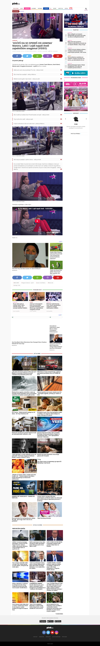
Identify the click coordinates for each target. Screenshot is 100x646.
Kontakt (35, 636)
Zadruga (27, 8)
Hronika (40, 8)
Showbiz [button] (33, 8)
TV (50, 8)
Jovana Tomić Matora (40, 282)
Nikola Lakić (50, 282)
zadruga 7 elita (16, 285)
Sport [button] (54, 8)
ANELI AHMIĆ (16, 282)
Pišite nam (64, 636)
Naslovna (15, 8)
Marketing (41, 636)
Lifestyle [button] (60, 8)
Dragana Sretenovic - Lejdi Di (27, 282)
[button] (14, 299)
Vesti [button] (21, 8)
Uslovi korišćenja (56, 636)
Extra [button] (66, 8)
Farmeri (46, 8)
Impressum (48, 636)
